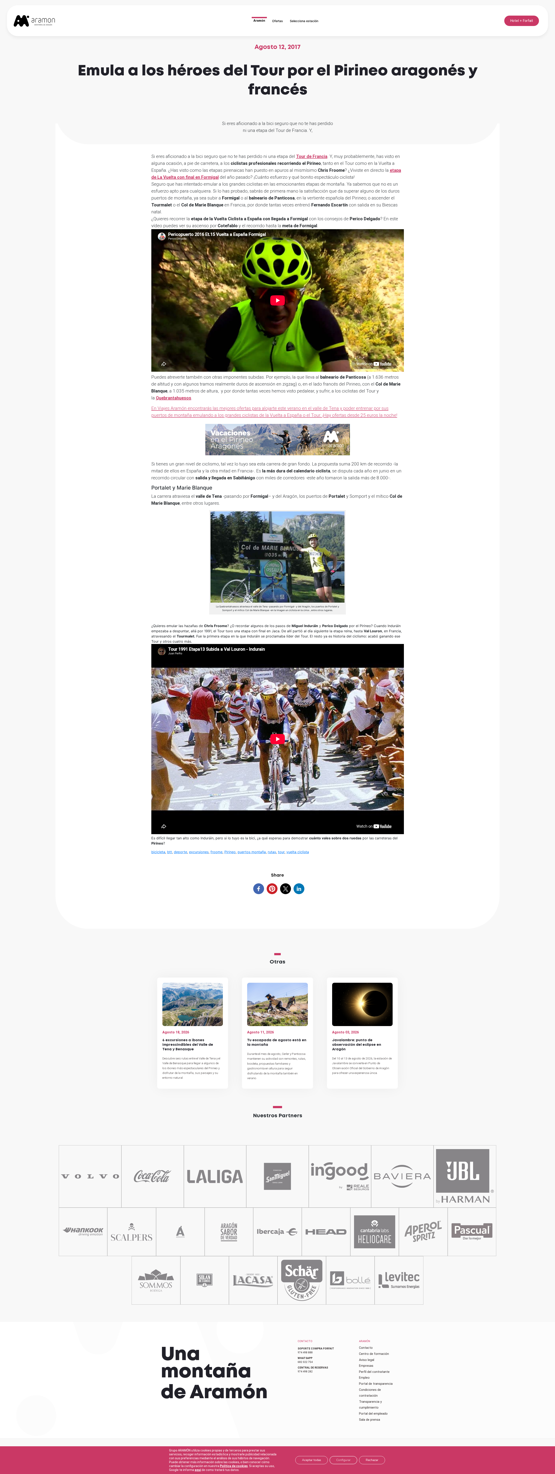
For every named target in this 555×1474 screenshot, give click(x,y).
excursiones (199, 852)
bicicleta (158, 852)
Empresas (366, 1365)
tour (281, 852)
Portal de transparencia (376, 1383)
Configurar (343, 1460)
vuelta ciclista (297, 852)
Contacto (366, 1347)
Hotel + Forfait (521, 21)
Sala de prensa (369, 1419)
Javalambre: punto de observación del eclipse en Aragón (356, 1045)
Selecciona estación (304, 21)
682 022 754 (305, 1362)
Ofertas (277, 21)
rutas (272, 852)
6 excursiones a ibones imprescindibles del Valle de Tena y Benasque (187, 1045)
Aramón (259, 21)
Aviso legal (366, 1360)
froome (216, 852)
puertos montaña (252, 852)
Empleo (364, 1377)
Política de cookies (234, 1466)
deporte (180, 852)
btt (169, 852)
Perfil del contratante (374, 1371)
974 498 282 (305, 1371)
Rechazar (372, 1460)
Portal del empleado (373, 1413)
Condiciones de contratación (370, 1393)
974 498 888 (305, 1352)
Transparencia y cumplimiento (370, 1404)
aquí (198, 1470)
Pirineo (230, 852)
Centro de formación (374, 1354)
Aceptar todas (311, 1460)
